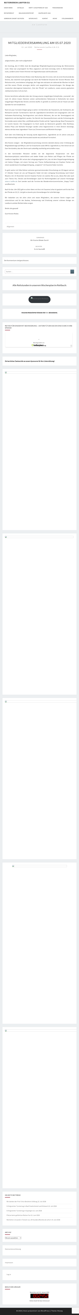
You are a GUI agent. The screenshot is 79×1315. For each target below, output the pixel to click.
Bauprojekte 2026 (45, 13)
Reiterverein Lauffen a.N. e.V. (46, 47)
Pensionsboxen (57, 8)
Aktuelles (20, 8)
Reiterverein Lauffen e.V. (17, 2)
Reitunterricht (9, 13)
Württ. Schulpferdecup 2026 (38, 8)
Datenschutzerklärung (13, 1249)
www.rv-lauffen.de (11, 181)
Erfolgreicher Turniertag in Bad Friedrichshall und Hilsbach (27, 1206)
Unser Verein (8, 8)
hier (46, 313)
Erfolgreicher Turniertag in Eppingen (20, 1211)
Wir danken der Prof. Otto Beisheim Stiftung (22, 1201)
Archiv (55, 18)
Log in (9, 1274)
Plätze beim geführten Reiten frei (19, 1215)
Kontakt (45, 18)
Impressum (9, 1262)
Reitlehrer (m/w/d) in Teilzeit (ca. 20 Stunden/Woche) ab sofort (29, 1220)
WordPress (45, 1311)
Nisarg (60, 1311)
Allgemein (10, 226)
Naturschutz (33, 18)
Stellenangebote (67, 18)
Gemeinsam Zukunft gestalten (14, 18)
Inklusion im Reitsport (26, 13)
